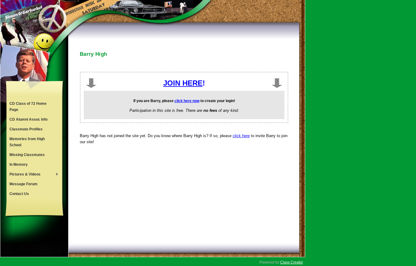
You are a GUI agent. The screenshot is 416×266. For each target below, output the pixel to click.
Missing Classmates (27, 155)
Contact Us (19, 194)
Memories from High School (27, 142)
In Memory (18, 164)
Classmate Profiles (26, 129)
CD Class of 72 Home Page (28, 106)
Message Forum (23, 184)
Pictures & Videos (23, 175)
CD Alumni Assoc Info (28, 119)
